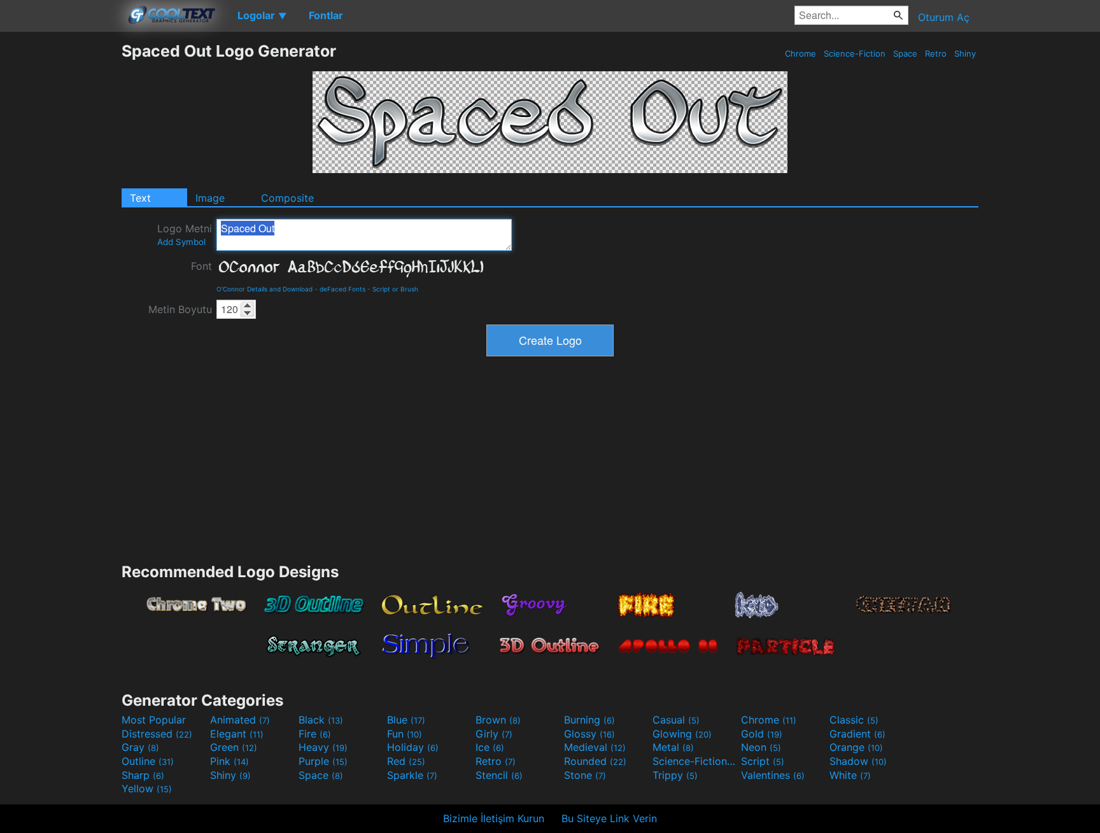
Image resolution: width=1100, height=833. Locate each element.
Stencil (499, 775)
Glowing (682, 733)
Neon (761, 747)
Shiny (965, 53)
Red (406, 761)
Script (762, 761)
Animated (240, 719)
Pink (229, 761)
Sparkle (412, 775)
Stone (585, 775)
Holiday (413, 747)
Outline (148, 761)
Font (201, 266)
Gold (761, 733)
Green (233, 747)
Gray (140, 747)
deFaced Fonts (342, 289)
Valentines (773, 775)
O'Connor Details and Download (264, 289)
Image (210, 198)
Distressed (157, 733)
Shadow (858, 761)
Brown (498, 719)
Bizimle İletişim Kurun (493, 818)
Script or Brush (395, 289)
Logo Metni (184, 234)
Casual (676, 719)
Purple (323, 761)
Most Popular (154, 719)
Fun (404, 733)
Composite (287, 198)
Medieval (595, 747)
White (850, 775)
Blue (406, 719)
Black (321, 719)
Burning (589, 719)
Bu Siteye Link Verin (609, 818)
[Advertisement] (60, 232)
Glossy (589, 733)
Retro (935, 53)
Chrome (800, 53)
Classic (853, 719)
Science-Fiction (854, 53)
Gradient (857, 733)
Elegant (237, 733)
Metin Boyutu (180, 309)
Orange (856, 747)
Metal (673, 747)
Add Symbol (181, 242)
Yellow (147, 788)
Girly (494, 733)
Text (140, 198)
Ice (490, 747)
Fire (315, 733)
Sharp (143, 775)
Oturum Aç (944, 17)
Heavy (323, 747)
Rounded (595, 761)
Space (905, 53)
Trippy (675, 775)
